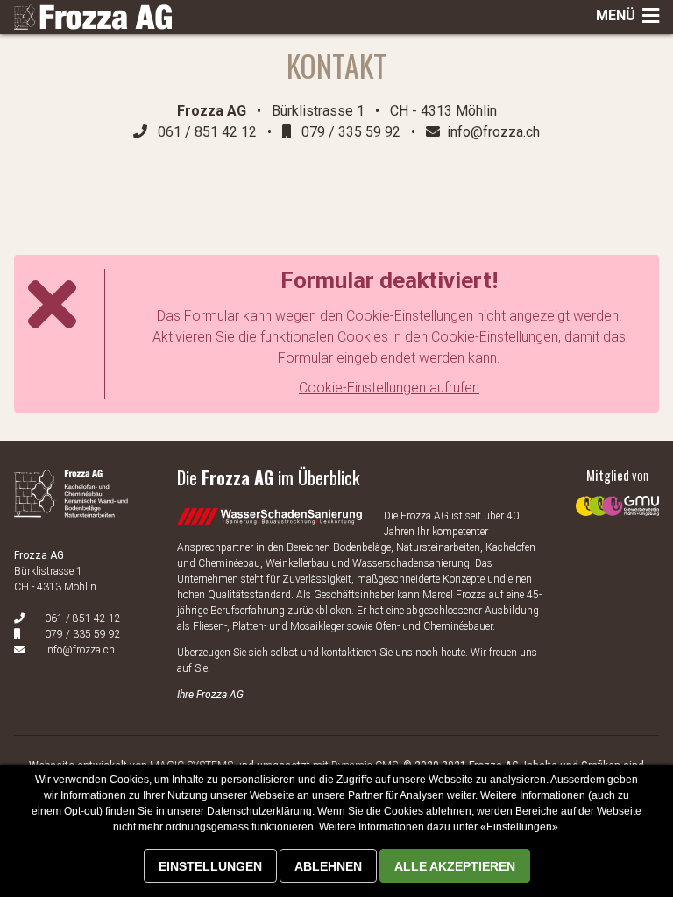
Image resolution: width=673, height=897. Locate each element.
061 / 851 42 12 (83, 618)
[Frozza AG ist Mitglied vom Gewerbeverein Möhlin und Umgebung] (617, 493)
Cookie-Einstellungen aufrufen (389, 387)
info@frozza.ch (80, 650)
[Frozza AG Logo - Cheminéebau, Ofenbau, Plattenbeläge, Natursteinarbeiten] (93, 17)
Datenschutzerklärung (259, 811)
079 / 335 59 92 (83, 634)
